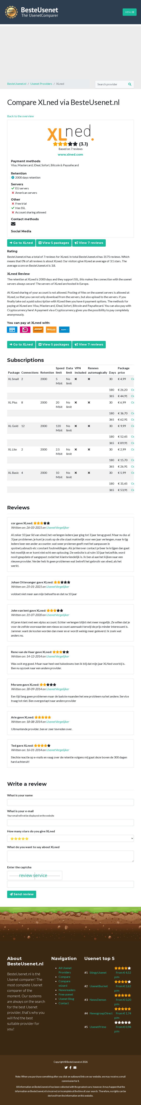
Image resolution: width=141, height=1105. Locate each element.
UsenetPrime (98, 1026)
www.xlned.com (70, 154)
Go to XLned (22, 243)
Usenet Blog (66, 998)
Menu (128, 12)
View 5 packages (55, 243)
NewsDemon (98, 999)
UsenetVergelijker (57, 527)
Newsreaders (67, 990)
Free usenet (66, 994)
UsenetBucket (99, 986)
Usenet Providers (41, 83)
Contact (64, 1003)
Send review (23, 894)
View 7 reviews (90, 243)
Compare (64, 976)
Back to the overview (20, 116)
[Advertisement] (70, 51)
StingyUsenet (98, 972)
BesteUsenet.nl (16, 83)
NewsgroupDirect (101, 1013)
